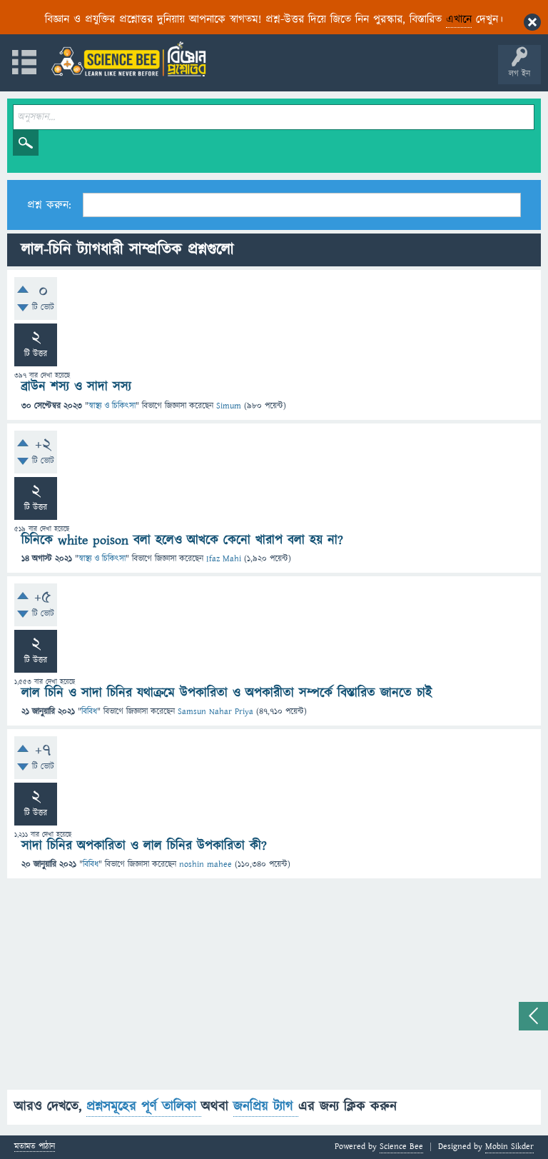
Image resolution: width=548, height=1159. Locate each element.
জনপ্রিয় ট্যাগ (265, 1106)
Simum (228, 406)
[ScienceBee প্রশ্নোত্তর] (128, 58)
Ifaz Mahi (223, 559)
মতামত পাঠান (34, 1147)
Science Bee (401, 1146)
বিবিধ (89, 712)
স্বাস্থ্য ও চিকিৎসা (112, 406)
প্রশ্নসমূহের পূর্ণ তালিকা (143, 1106)
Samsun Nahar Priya (215, 712)
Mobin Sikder (509, 1146)
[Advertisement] (274, 990)
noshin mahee (205, 864)
